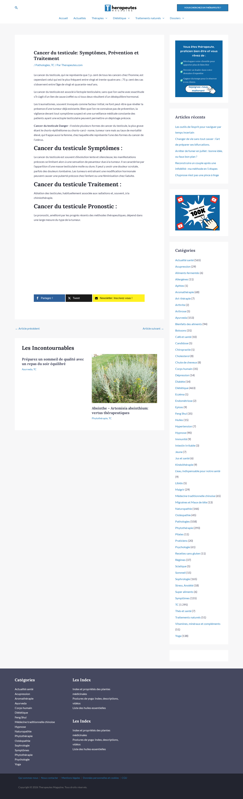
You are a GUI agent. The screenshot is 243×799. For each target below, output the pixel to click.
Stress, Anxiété (184, 585)
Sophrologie (182, 579)
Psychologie (182, 547)
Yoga (178, 635)
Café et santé (183, 336)
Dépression (182, 375)
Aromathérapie (184, 292)
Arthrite (180, 304)
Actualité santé (184, 260)
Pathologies (42, 65)
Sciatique (180, 566)
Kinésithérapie (184, 464)
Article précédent (27, 328)
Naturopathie (183, 508)
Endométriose (183, 400)
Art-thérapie (183, 298)
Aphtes (179, 285)
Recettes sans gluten (187, 553)
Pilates (179, 534)
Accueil (63, 18)
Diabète (180, 381)
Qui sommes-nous (28, 777)
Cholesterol (182, 356)
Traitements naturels (148, 18)
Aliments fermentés (187, 273)
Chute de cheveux (186, 362)
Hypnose (180, 432)
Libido (179, 483)
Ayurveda (27, 369)
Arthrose (180, 311)
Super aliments (184, 591)
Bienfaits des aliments (188, 324)
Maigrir (179, 489)
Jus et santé (182, 458)
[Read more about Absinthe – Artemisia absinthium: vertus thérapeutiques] (124, 378)
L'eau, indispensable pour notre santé (197, 471)
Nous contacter (49, 777)
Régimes (180, 559)
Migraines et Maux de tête (191, 502)
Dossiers (175, 18)
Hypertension (183, 426)
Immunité (181, 439)
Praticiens (181, 540)
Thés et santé (183, 611)
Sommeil (180, 572)
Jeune (179, 451)
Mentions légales (71, 777)
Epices (179, 407)
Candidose (181, 343)
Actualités (79, 18)
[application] (105, 18)
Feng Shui (181, 413)
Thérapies (98, 18)
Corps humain (183, 368)
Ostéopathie (183, 515)
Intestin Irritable (185, 445)
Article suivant (153, 328)
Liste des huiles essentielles (89, 708)
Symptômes (182, 598)
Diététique (119, 18)
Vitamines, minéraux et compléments (197, 623)
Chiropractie (183, 349)
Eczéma (179, 394)
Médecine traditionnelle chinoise (195, 496)
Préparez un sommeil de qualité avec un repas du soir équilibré (53, 361)
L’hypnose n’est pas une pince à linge (197, 175)
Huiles (179, 420)
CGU (124, 777)
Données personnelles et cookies (101, 777)
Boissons (180, 330)
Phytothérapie (100, 418)
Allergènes (181, 279)
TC (52, 65)
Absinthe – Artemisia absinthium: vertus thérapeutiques (120, 410)
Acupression (183, 266)
